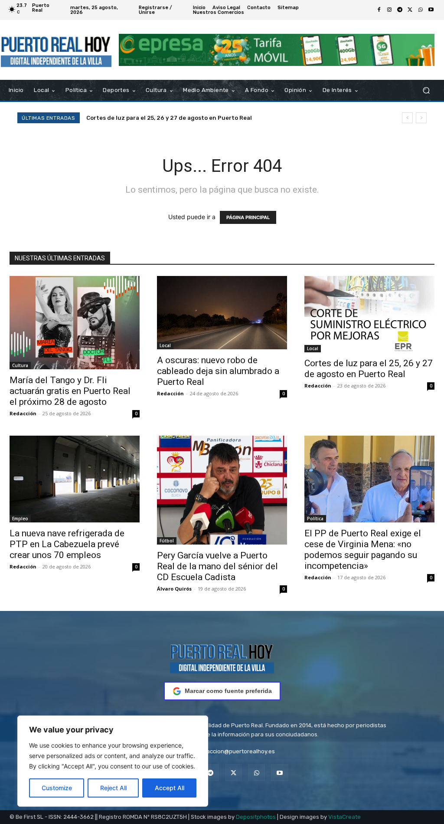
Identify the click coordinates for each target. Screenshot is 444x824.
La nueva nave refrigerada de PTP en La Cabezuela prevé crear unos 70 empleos (67, 544)
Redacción (23, 413)
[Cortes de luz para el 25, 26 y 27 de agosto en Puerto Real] (369, 314)
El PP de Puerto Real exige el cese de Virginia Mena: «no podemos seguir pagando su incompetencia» (362, 549)
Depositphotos (256, 817)
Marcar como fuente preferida (228, 690)
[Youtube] (431, 10)
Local (165, 345)
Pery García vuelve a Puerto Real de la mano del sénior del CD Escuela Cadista (217, 566)
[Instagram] (389, 10)
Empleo (20, 518)
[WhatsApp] (420, 10)
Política (315, 518)
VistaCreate (344, 817)
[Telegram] (400, 10)
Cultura (20, 365)
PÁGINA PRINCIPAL (248, 217)
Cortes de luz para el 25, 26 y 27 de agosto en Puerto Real (169, 118)
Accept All (169, 787)
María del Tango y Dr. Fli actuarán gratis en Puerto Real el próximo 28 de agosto (70, 391)
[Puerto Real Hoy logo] (222, 657)
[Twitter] (410, 10)
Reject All (113, 787)
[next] (421, 117)
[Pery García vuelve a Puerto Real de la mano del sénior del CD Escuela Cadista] (222, 490)
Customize (57, 787)
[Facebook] (379, 10)
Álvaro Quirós (174, 588)
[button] (426, 90)
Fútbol (167, 541)
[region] (112, 761)
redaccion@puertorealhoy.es (236, 751)
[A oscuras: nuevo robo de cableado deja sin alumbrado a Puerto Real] (222, 312)
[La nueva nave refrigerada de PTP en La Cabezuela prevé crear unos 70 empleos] (75, 479)
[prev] (407, 117)
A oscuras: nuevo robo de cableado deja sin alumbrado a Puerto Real (218, 371)
